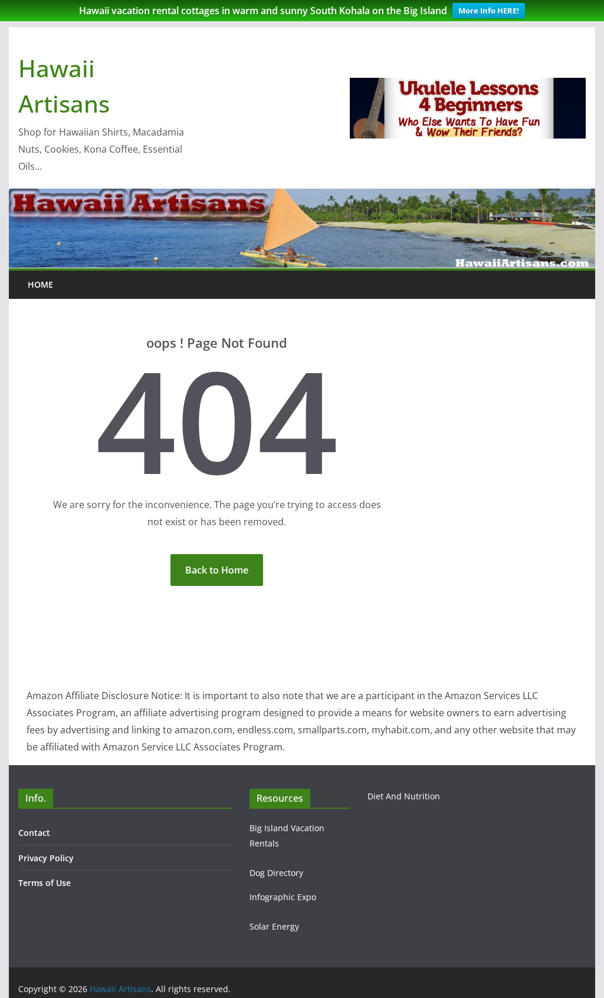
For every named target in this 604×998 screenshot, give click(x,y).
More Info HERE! (488, 10)
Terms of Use (44, 882)
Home (40, 284)
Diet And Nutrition (403, 796)
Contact (34, 832)
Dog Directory (276, 872)
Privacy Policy (46, 858)
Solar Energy (274, 926)
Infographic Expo (283, 897)
